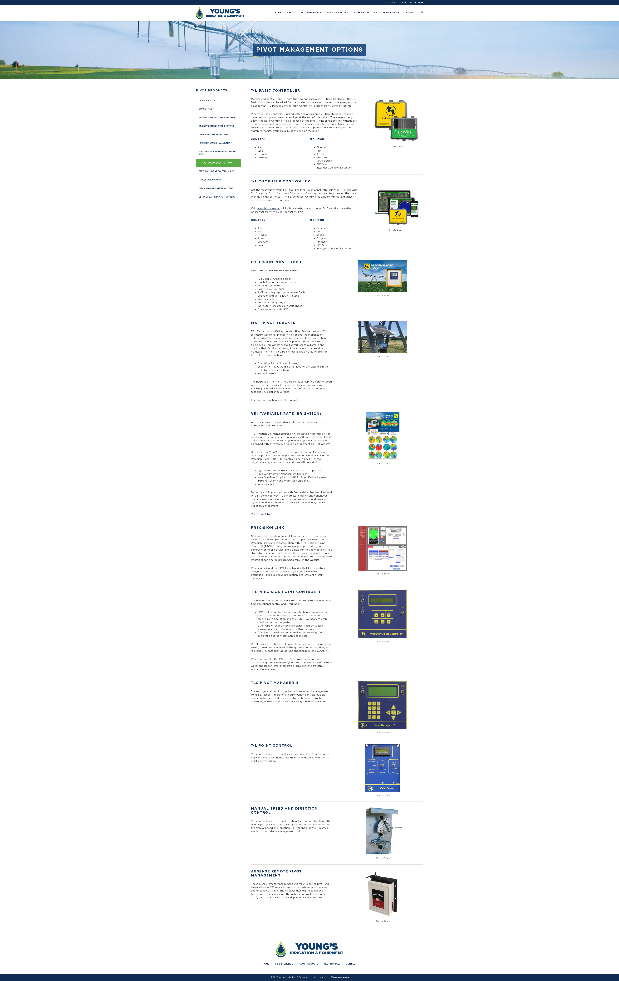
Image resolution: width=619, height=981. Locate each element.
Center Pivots (207, 100)
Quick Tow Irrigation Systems (216, 188)
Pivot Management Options (217, 163)
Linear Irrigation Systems (213, 134)
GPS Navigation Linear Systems (216, 126)
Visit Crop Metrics (261, 514)
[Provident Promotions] (340, 977)
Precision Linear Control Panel (217, 171)
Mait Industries (292, 400)
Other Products (364, 13)
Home (278, 13)
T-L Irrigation (320, 977)
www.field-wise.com (268, 208)
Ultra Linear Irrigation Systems (217, 197)
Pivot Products (336, 13)
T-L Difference (310, 13)
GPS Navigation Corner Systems (217, 118)
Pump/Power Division (210, 180)
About (291, 13)
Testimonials (391, 13)
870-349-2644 (416, 2)
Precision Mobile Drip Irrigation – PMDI (217, 153)
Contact (410, 13)
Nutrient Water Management (215, 143)
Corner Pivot (206, 109)
